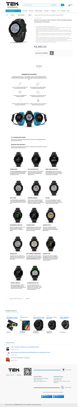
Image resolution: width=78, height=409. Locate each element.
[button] (31, 18)
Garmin (35, 17)
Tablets (21, 315)
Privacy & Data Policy (36, 404)
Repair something (38, 10)
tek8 (28, 298)
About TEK (25, 10)
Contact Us (31, 10)
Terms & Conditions (27, 404)
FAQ (68, 10)
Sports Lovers (39, 17)
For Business (53, 10)
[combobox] (36, 5)
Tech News (46, 10)
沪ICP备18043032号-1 (18, 404)
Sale (58, 10)
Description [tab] (39, 66)
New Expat (63, 10)
